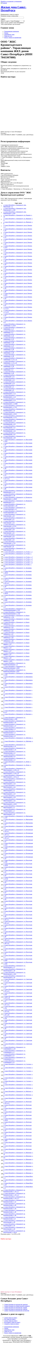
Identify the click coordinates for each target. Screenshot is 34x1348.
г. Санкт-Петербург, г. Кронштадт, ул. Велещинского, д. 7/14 (14, 406)
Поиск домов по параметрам (12, 37)
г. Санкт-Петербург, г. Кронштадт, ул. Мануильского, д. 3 (14, 789)
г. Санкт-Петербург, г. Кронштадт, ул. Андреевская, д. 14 (14, 382)
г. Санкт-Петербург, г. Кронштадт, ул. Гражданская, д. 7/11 (14, 542)
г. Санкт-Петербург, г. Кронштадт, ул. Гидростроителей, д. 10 (14, 504)
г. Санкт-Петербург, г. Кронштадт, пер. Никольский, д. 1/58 (14, 209)
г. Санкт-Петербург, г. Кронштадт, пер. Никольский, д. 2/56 (14, 212)
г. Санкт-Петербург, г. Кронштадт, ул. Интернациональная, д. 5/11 (14, 609)
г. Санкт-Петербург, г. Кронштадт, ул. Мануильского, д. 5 (14, 806)
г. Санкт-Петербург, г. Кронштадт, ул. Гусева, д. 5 (18, 560)
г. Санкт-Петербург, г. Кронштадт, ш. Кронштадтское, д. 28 (14, 1204)
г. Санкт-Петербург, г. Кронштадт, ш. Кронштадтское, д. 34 (14, 1207)
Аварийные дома (9, 34)
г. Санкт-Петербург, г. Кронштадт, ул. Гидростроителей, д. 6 (14, 511)
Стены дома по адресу (10, 1320)
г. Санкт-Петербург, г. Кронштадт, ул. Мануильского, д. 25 (14, 782)
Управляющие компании (11, 31)
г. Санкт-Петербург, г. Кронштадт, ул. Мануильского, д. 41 (14, 799)
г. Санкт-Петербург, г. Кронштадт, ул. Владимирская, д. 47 (14, 433)
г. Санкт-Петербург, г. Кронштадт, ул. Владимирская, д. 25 (14, 423)
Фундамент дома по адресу (12, 1322)
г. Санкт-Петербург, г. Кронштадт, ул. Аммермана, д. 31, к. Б (14, 362)
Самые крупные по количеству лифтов (15, 1309)
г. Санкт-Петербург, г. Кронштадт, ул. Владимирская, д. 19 (14, 419)
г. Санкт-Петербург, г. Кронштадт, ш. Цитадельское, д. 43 (14, 1228)
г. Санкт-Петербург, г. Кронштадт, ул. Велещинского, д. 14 (14, 396)
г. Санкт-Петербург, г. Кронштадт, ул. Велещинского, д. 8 (14, 409)
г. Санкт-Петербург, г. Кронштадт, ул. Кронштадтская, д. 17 (14, 725)
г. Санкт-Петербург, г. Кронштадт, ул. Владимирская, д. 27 (14, 426)
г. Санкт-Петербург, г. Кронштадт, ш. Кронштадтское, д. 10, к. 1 (14, 1190)
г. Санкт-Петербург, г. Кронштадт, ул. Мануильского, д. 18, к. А (14, 776)
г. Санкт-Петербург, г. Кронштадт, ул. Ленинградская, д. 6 (14, 752)
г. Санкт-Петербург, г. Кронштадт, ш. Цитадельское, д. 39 (14, 1221)
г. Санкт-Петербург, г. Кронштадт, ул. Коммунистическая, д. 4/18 (14, 667)
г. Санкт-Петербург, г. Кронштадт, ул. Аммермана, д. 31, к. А (14, 358)
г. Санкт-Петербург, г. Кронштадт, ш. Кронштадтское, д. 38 (14, 1214)
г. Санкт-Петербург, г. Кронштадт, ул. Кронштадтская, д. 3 (14, 728)
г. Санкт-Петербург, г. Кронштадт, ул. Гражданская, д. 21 (14, 532)
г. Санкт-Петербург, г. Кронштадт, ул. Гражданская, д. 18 (14, 528)
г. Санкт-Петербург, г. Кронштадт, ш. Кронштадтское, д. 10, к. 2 (14, 1194)
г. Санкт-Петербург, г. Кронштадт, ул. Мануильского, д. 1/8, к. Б (14, 772)
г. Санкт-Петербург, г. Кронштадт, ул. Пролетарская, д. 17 (14, 966)
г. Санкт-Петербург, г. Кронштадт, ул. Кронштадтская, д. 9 (14, 735)
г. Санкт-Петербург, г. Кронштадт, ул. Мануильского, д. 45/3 (14, 803)
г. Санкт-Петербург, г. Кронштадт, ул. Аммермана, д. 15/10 (14, 324)
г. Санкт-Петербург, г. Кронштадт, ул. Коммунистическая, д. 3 (14, 663)
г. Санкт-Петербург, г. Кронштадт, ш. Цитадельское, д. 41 (14, 1224)
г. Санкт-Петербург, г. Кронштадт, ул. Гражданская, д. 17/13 (14, 525)
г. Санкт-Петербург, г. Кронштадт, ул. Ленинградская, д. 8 (14, 755)
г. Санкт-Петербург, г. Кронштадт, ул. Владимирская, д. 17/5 (14, 416)
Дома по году (8, 36)
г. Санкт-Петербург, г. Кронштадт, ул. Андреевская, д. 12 (14, 379)
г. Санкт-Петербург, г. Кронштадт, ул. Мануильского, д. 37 (14, 793)
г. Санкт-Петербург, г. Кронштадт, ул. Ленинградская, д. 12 (14, 745)
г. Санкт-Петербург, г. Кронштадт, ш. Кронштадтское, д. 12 (14, 1200)
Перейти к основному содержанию (11, 1)
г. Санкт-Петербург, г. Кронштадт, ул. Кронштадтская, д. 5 (14, 731)
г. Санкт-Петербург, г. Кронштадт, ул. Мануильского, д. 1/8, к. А (14, 769)
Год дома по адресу (10, 1319)
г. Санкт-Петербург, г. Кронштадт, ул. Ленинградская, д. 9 (14, 759)
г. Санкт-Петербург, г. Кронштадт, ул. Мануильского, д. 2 (14, 779)
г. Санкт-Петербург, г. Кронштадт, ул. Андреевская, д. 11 (14, 375)
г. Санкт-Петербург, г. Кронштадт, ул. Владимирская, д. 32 (14, 430)
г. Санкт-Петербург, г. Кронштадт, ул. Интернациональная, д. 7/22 (14, 612)
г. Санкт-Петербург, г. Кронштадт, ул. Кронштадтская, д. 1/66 (14, 718)
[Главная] (4, 3)
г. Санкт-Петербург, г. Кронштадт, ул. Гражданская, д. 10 (14, 515)
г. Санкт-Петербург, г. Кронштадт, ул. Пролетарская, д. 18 (14, 969)
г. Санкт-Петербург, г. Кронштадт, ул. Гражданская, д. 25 (14, 538)
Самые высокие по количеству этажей (15, 1307)
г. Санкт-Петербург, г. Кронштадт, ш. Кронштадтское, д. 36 (14, 1211)
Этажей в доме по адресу (11, 1324)
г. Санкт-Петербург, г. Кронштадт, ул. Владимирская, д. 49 (14, 436)
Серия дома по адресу (10, 1317)
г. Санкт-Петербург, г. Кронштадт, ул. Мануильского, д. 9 (14, 813)
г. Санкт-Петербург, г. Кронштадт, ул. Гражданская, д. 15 (14, 521)
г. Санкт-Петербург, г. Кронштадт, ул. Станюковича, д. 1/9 (14, 1047)
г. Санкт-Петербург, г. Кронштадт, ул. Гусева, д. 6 (18, 562)
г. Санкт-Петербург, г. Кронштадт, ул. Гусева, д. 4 (18, 559)
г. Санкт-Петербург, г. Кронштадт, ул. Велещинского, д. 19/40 (14, 402)
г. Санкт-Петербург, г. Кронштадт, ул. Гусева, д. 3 (18, 557)
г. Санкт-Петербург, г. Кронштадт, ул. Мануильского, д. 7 (14, 810)
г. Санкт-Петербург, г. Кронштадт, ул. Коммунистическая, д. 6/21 (14, 670)
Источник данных (7, 1342)
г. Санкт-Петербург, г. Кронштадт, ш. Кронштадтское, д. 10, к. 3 (14, 1197)
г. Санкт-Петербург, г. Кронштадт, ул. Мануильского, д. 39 (14, 796)
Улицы (6, 33)
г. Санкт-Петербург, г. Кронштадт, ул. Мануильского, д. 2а (14, 786)
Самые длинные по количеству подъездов (16, 1310)
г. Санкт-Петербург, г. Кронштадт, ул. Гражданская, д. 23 (14, 535)
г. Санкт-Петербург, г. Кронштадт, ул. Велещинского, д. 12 (14, 392)
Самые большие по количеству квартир (16, 1304)
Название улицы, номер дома (9, 16)
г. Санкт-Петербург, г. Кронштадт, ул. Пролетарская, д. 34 (14, 976)
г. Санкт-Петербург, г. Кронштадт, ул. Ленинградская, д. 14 (14, 748)
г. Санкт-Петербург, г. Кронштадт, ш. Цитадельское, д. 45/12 (14, 1231)
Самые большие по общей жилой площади (17, 1306)
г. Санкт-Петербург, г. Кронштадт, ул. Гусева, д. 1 (18, 551)
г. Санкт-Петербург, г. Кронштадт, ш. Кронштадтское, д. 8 (14, 1217)
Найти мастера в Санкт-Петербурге (11, 131)
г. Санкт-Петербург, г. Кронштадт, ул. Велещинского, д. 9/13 (14, 413)
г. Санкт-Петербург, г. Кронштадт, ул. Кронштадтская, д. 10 (14, 721)
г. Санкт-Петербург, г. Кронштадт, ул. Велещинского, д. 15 (14, 399)
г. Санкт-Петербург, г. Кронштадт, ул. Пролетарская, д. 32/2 (14, 973)
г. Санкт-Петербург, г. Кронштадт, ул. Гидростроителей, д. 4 (14, 508)
